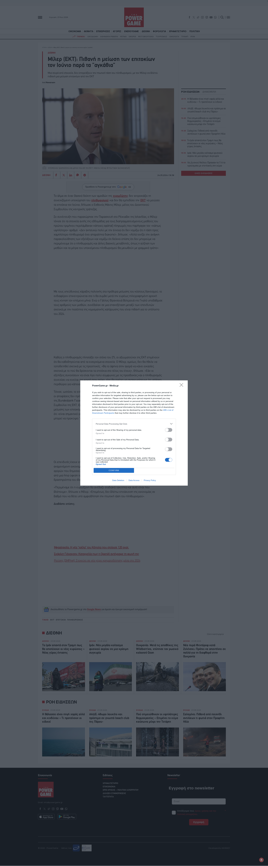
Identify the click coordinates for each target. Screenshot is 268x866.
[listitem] (134, 423)
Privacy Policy (150, 480)
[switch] (168, 430)
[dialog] (134, 433)
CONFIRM (114, 470)
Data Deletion (118, 480)
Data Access (134, 480)
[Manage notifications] (261, 860)
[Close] (182, 385)
